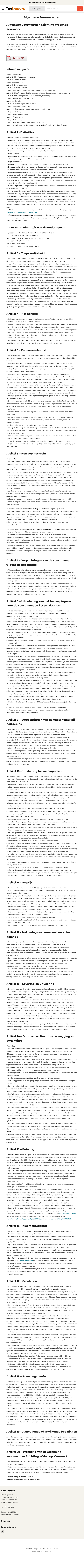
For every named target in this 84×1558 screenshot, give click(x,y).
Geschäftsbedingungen (33, 1549)
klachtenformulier (26, 1261)
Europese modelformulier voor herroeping (21, 212)
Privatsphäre (47, 1549)
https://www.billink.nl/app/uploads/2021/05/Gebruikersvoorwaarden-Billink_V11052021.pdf (40, 1219)
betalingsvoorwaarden (67, 1213)
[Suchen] (80, 8)
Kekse (56, 1549)
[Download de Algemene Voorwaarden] (16, 62)
